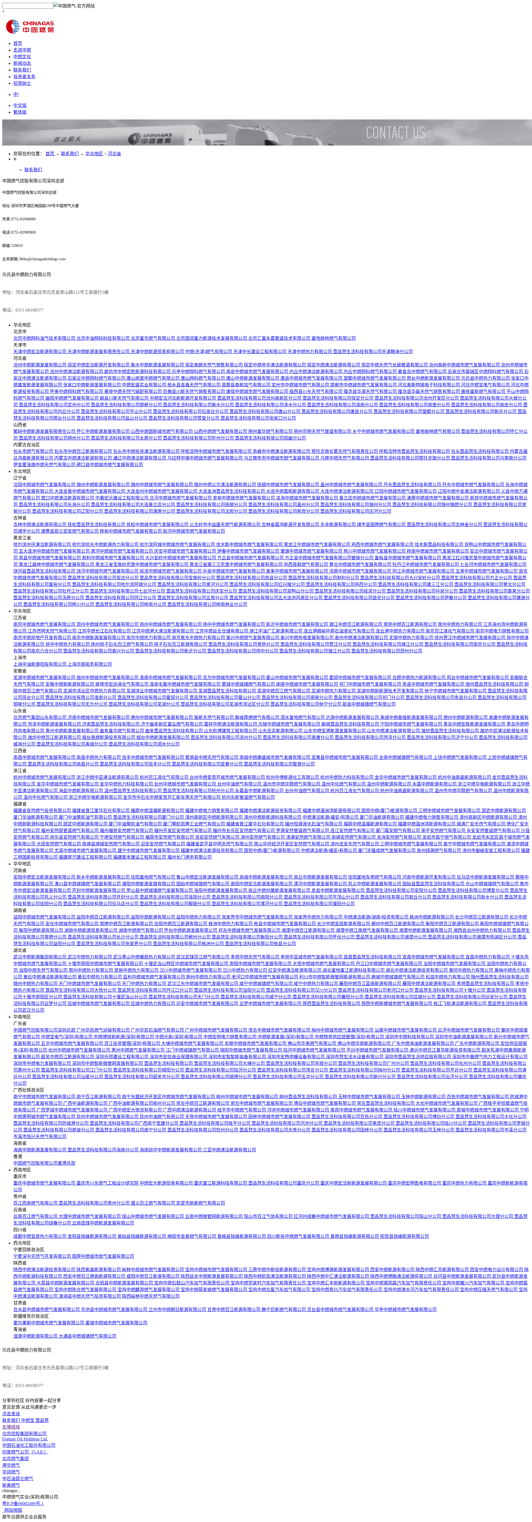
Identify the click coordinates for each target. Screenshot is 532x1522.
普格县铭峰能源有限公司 (242, 1236)
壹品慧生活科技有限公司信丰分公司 (136, 764)
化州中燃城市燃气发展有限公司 (79, 1050)
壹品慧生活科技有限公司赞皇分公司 (185, 418)
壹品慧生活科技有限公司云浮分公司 (433, 1076)
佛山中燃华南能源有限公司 (364, 1043)
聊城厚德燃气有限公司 (257, 717)
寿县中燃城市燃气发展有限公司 (434, 684)
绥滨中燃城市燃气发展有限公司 (171, 571)
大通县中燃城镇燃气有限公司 (87, 1336)
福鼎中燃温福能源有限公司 (158, 810)
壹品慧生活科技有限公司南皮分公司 (487, 404)
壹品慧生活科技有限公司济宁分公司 (443, 737)
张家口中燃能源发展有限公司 (92, 385)
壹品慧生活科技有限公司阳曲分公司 (270, 438)
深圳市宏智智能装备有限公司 (237, 1056)
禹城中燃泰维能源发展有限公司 (411, 717)
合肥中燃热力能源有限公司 (419, 677)
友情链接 (11, 1427)
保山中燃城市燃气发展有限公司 (153, 1216)
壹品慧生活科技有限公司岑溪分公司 (491, 1130)
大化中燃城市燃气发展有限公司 (447, 1103)
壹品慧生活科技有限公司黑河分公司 (193, 584)
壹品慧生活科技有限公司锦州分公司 (356, 504)
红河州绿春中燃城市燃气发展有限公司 (332, 1216)
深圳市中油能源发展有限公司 (464, 1036)
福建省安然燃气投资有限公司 (42, 810)
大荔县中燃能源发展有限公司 (66, 1283)
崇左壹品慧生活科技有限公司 (386, 1103)
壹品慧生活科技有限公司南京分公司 (460, 644)
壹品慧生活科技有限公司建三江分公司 (416, 584)
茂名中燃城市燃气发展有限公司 (279, 1030)
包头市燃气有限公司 (33, 451)
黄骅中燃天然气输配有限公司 (133, 391)
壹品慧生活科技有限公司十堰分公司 (451, 990)
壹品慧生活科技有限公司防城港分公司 (51, 1123)
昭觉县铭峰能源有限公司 (404, 1236)
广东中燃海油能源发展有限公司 (423, 1043)
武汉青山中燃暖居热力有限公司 (144, 957)
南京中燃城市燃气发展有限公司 (44, 624)
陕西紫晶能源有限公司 (99, 1269)
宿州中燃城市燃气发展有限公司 (108, 677)
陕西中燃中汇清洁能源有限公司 (338, 1276)
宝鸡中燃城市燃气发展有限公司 (216, 1269)
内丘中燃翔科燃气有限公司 (371, 371)
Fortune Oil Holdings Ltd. (25, 1439)
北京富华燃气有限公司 (153, 338)
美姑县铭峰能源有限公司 (142, 1236)
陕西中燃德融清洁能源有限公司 (401, 1276)
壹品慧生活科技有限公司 (169, 1063)
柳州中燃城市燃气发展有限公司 (247, 1096)
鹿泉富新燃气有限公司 (484, 391)
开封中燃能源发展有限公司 (99, 890)
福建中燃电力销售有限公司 (212, 810)
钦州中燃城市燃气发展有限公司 (108, 1116)
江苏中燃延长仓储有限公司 (222, 631)
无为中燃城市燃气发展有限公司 (234, 677)
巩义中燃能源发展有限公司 (375, 883)
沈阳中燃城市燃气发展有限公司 (44, 484)
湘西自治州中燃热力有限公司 (482, 930)
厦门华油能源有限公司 (36, 817)
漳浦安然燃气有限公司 (308, 837)
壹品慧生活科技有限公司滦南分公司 (343, 404)
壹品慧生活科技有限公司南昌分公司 (64, 764)
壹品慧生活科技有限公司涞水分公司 (271, 404)
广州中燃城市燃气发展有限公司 (216, 1030)
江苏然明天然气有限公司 (53, 631)
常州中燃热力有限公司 (460, 624)
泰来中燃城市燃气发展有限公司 (297, 571)
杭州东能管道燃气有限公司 (248, 797)
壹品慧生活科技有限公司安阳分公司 (402, 890)
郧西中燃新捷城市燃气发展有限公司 (397, 1003)
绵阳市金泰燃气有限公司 (192, 1236)
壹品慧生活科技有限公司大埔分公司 (230, 1063)
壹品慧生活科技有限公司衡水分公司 (199, 404)
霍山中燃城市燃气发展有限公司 (297, 677)
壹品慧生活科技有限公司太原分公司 (127, 438)
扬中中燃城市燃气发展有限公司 (234, 624)
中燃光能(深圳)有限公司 (179, 1036)
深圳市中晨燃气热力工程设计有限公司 (490, 1056)
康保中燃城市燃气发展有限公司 (257, 391)
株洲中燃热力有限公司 (231, 923)
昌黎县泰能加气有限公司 (247, 385)
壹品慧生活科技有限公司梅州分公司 (365, 1070)
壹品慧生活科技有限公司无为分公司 (73, 704)
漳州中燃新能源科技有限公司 (273, 817)
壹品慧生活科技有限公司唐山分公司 (265, 411)
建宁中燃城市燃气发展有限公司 (149, 850)
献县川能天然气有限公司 (125, 398)
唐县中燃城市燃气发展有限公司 (312, 378)
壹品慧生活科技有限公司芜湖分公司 (145, 704)
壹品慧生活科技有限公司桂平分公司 (216, 1123)
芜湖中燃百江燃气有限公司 (284, 691)
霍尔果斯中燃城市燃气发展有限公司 (49, 1322)
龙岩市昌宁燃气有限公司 (447, 837)
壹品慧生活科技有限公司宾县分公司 (252, 577)
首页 (17, 43)
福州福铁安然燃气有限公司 (127, 830)
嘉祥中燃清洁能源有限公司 (231, 724)
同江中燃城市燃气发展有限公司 (424, 571)
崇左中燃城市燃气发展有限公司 (262, 1103)
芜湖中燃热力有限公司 (334, 691)
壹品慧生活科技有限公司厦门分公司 (149, 817)
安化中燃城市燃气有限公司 (72, 923)
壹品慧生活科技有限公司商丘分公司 (396, 897)
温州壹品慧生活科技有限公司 (133, 790)
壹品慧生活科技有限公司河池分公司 (288, 1123)
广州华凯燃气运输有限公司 (103, 1030)
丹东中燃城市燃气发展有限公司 (473, 484)
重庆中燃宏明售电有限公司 (415, 1183)
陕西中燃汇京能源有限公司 (443, 1269)
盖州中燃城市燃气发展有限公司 (351, 484)
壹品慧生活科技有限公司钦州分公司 (203, 1130)
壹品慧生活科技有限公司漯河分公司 (248, 903)
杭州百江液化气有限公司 (165, 777)
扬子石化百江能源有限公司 (181, 644)
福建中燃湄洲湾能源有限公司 (332, 810)
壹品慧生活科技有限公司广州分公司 (374, 1063)
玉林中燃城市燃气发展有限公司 (369, 1096)
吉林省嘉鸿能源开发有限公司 (291, 524)
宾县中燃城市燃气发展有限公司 (50, 557)
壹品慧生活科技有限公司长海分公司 (55, 504)
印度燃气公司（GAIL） (25, 1452)
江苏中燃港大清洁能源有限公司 (163, 631)
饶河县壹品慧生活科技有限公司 (44, 571)
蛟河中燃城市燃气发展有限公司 (194, 531)
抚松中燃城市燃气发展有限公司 (158, 524)
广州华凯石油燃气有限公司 (158, 1030)
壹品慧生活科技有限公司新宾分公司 (284, 511)
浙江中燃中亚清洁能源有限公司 (108, 777)
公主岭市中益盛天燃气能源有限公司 (226, 524)
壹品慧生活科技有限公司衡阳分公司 (248, 937)
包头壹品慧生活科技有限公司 (480, 451)
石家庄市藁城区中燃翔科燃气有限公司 (486, 371)
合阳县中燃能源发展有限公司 (124, 1283)
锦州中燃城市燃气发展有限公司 (162, 484)
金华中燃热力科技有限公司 (127, 784)
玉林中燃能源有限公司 (424, 1096)
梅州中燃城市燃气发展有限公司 (343, 1030)
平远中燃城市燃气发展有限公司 (378, 1050)
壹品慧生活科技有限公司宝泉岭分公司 (178, 577)
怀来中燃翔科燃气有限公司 (77, 391)
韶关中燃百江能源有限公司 (68, 1056)
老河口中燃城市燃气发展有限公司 (265, 977)
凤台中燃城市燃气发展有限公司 (478, 677)
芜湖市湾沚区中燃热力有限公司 (94, 691)
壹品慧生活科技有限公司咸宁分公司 (257, 997)
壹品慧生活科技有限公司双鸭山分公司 (276, 591)
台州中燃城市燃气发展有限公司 (185, 784)
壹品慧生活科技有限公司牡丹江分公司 (51, 591)
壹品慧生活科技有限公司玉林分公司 (419, 1130)
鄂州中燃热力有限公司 (91, 970)
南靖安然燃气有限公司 (354, 837)
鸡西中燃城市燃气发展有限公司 (383, 544)
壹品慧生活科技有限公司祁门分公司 (370, 697)
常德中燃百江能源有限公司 (127, 923)
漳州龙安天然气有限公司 (355, 844)
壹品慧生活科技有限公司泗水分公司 (144, 744)
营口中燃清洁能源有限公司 (68, 498)
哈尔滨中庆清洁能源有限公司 (42, 544)
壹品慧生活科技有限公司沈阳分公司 (212, 511)
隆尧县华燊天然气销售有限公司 (429, 391)
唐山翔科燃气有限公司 (203, 378)
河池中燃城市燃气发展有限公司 (298, 1110)
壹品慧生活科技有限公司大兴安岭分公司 (400, 577)
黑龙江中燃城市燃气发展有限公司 (317, 544)
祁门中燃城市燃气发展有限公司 (370, 684)
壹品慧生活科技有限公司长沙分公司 (104, 937)
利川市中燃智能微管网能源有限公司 (335, 977)
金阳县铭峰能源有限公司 (92, 1236)
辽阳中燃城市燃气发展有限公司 (406, 491)
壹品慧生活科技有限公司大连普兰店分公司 (133, 504)
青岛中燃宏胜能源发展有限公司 (475, 724)
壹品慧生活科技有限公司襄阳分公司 (329, 997)
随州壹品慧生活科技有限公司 (500, 977)
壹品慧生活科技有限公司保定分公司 (339, 398)
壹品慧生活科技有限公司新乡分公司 (468, 897)
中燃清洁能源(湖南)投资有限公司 (377, 917)
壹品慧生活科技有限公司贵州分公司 (95, 1203)
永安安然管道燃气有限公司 (494, 830)
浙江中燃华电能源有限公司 (485, 784)
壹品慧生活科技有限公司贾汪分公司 (316, 644)
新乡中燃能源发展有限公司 (103, 877)
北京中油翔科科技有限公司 (103, 338)
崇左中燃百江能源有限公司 (203, 1103)
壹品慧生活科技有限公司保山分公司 (406, 1216)
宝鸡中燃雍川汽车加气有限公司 (473, 1283)
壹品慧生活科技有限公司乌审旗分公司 (488, 458)
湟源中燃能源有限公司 (36, 1336)
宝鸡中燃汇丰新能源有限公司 (336, 1283)
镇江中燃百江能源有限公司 (356, 624)
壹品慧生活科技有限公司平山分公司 (117, 411)
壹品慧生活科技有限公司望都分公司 (410, 411)
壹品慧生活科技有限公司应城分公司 (401, 997)
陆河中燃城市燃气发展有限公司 (314, 1050)
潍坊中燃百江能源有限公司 (55, 737)
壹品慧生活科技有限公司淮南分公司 (81, 697)
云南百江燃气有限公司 (36, 1216)
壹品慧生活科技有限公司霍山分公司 (226, 697)
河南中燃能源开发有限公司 (429, 877)
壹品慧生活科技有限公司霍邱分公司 (153, 697)
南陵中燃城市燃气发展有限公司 (307, 684)
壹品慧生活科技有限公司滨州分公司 (227, 737)
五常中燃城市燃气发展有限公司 (487, 571)
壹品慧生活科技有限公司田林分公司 (347, 1130)
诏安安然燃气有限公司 (163, 844)
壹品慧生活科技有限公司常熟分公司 (244, 644)
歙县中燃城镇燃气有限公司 (369, 704)
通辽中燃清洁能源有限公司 (140, 458)
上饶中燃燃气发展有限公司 (460, 757)
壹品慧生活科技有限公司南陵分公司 (298, 697)
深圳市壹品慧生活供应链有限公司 (418, 1056)
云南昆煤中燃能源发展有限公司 (103, 1223)
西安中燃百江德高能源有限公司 (94, 1276)
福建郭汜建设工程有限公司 (86, 857)
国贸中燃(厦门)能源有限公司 (389, 810)
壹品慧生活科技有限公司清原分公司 (140, 511)
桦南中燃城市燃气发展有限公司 (438, 551)
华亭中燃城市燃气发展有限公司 (406, 1309)
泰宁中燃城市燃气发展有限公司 (475, 844)
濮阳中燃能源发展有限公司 (149, 883)
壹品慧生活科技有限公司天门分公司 (185, 997)
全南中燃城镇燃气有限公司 (406, 757)
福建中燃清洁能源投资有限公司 (271, 810)
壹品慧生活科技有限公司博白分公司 (419, 1116)
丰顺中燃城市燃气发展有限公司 (256, 1043)
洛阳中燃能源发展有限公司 (221, 890)
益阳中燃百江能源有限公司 (103, 917)
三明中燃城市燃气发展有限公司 (450, 810)
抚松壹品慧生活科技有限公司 (97, 524)
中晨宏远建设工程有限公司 (122, 498)
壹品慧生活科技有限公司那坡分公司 (59, 1130)
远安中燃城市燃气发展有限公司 (207, 1003)
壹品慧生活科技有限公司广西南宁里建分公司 (135, 1123)
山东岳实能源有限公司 (281, 730)
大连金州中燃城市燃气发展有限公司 (162, 491)
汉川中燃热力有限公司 (245, 970)
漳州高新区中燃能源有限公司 (214, 817)
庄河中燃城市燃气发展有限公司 (181, 498)
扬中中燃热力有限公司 (68, 644)
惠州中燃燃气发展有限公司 (138, 1050)
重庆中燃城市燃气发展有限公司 (44, 1183)
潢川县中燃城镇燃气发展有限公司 (88, 883)
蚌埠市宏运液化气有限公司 (122, 684)
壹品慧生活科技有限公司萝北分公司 (489, 584)
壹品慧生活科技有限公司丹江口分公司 (155, 990)
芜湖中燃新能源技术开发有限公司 (390, 691)
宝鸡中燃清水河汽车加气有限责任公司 (421, 1289)
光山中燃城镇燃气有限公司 (493, 883)
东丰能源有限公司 (338, 524)
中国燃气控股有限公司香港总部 (44, 1163)
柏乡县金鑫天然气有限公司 (194, 385)
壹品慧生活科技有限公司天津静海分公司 (373, 351)
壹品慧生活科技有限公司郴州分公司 (176, 937)
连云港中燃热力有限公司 (401, 631)
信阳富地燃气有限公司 (153, 877)
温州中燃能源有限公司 (389, 784)
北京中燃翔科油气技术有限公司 (44, 338)
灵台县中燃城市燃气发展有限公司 (341, 1309)
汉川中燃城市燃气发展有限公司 (191, 970)
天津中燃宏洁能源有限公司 (40, 351)
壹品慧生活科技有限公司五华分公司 (289, 1076)
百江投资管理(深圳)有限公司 (132, 1043)
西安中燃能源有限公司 (393, 1269)
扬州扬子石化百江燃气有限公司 (122, 644)
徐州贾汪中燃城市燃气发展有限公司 (470, 637)
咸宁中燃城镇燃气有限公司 (266, 983)
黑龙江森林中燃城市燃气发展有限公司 (57, 564)
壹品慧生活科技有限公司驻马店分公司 (101, 903)
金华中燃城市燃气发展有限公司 (406, 777)
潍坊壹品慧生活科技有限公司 (450, 730)
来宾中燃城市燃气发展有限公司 (361, 1110)
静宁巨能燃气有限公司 (284, 1309)
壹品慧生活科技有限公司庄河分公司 (355, 511)
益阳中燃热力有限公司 (199, 917)
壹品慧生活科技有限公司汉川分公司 (302, 990)
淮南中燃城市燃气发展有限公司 (171, 677)
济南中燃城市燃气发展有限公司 (99, 717)
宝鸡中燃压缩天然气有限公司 (489, 1289)
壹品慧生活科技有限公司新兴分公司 (361, 1076)
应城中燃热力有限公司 (153, 1003)
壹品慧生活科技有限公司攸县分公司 (260, 943)
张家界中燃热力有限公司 (319, 917)
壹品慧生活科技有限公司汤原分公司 (49, 597)
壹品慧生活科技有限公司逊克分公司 (360, 597)
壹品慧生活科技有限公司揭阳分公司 (149, 1070)
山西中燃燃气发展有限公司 (221, 431)
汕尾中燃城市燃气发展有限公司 (406, 1030)
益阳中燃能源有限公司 (153, 917)
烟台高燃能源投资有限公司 (109, 737)
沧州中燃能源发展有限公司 (40, 365)
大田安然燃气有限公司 (59, 844)
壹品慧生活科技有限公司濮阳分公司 (319, 903)
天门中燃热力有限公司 (144, 983)
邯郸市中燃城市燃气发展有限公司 (364, 385)
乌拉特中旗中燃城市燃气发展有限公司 (205, 458)
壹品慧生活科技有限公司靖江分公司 (388, 644)
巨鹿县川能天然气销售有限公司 (194, 391)
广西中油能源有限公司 (86, 1103)
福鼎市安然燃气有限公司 (170, 837)
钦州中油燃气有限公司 (162, 1116)
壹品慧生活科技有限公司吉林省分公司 (445, 524)
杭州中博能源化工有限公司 (293, 777)
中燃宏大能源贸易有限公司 (167, 1183)
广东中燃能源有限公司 (477, 1043)
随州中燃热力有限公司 (36, 983)
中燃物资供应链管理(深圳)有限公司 (350, 1036)
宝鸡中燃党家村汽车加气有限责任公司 (269, 1283)
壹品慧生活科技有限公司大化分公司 (491, 1116)
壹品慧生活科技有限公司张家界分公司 (114, 943)
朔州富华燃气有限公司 (271, 431)
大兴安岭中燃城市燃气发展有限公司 (181, 557)
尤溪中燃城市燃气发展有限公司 (85, 850)
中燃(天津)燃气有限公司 (209, 351)
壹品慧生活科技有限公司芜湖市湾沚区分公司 (225, 704)
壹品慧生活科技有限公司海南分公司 (104, 1150)
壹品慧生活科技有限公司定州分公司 (55, 404)
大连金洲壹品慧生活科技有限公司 (232, 491)
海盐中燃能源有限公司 (81, 790)
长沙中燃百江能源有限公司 (482, 917)
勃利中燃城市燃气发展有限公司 (113, 557)
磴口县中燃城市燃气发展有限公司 (109, 464)
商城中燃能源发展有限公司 (266, 877)
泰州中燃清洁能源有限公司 (362, 637)
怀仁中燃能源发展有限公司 (103, 431)
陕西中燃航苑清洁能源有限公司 (275, 1276)
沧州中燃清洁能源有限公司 (77, 371)
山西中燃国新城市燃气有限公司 (162, 431)
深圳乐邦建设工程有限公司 (122, 1056)
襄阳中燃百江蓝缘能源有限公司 (370, 983)
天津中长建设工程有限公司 (260, 351)
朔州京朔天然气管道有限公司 (323, 431)
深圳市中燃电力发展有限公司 (42, 1063)
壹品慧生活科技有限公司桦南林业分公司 (207, 604)
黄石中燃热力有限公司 (100, 977)
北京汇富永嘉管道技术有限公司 (279, 338)
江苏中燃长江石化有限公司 (105, 631)
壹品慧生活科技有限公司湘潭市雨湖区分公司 (473, 937)
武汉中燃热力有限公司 (90, 957)
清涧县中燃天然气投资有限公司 (90, 1296)
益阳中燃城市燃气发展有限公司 (44, 917)
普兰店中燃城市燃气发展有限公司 (373, 498)
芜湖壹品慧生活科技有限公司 (227, 691)
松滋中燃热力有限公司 (448, 977)
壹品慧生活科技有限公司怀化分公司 (320, 937)
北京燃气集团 (15, 1458)
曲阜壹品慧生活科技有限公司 (174, 730)
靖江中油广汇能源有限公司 (276, 631)
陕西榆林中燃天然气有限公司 (151, 1296)
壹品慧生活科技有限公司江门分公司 (77, 1070)
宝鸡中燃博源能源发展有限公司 (338, 1269)
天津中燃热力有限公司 (310, 351)
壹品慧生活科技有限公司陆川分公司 (432, 1123)
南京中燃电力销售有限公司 (502, 631)
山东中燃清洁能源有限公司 (394, 730)
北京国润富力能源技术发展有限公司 (212, 338)
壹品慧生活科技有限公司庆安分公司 (202, 591)
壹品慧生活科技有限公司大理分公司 (478, 1216)
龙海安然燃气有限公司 (399, 837)
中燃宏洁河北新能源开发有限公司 (183, 398)
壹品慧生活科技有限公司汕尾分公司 (68, 1076)
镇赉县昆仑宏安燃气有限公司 (70, 531)
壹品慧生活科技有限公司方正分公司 (477, 577)
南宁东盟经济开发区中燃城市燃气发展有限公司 (169, 1096)
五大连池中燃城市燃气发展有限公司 (55, 551)
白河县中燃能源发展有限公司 (462, 1276)
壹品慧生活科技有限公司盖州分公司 (284, 504)
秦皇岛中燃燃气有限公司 (423, 371)
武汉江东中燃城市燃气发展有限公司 (203, 983)
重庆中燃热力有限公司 (465, 1183)
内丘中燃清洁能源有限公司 (316, 371)
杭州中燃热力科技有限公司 (347, 777)
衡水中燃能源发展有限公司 (158, 365)
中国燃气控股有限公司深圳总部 (44, 1030)
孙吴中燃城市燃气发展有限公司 (234, 571)
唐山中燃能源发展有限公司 (253, 378)
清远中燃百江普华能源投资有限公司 (446, 1050)
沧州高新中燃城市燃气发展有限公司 (465, 365)
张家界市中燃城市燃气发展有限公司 (258, 917)
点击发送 (11, 1413)
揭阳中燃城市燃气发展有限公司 (251, 1050)
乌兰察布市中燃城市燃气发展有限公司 (282, 458)
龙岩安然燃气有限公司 (218, 837)
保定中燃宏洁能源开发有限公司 (99, 365)
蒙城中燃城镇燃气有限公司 (249, 684)
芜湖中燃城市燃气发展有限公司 (44, 677)
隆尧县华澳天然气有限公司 (371, 391)
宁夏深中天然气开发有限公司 (42, 1256)
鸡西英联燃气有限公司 (306, 564)
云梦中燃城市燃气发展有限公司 (271, 1003)
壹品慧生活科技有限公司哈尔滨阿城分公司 (114, 584)
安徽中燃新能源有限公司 (70, 684)
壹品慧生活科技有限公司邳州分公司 (386, 651)
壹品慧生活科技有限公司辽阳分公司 (68, 511)
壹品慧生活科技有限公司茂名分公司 (293, 1070)
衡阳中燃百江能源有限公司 (453, 923)
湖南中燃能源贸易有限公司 (91, 930)
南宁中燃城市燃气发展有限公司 (44, 1096)
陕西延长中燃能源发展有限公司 (212, 1276)
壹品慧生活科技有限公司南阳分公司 (248, 897)
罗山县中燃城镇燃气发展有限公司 (160, 890)
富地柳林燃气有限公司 (333, 338)
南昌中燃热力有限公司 (99, 757)
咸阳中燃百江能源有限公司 (153, 1276)
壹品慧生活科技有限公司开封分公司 (104, 897)
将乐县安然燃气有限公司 (75, 837)
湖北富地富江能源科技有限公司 (354, 970)
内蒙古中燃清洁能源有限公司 (83, 458)
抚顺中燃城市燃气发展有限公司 (288, 484)
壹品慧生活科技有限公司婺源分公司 (279, 764)
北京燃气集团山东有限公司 (40, 717)
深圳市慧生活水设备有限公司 (355, 1056)
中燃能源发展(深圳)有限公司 (286, 1036)
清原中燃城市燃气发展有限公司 (438, 498)
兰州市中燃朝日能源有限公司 (178, 1309)
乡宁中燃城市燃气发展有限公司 (384, 431)
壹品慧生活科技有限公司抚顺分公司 (212, 504)
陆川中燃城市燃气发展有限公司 (425, 1110)
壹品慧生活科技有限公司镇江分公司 (315, 651)
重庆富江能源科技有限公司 (221, 1183)
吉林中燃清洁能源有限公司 (40, 524)
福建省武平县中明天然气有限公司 (220, 844)
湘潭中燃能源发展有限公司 (426, 930)
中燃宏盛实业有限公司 (144, 385)
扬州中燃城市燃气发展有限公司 (171, 624)
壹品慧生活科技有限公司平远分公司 (437, 1070)
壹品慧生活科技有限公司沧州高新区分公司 (260, 398)
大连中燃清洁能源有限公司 (347, 491)
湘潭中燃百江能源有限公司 (309, 930)
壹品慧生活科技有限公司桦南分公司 (131, 604)
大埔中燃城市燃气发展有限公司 (192, 1043)
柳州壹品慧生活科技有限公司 (308, 1096)
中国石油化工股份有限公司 (28, 1445)
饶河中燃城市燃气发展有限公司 (108, 571)
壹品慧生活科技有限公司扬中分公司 (243, 651)
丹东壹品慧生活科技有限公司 (412, 484)
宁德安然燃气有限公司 (122, 837)
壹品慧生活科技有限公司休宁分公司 (306, 704)
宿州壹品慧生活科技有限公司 (495, 684)
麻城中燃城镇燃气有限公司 (398, 977)
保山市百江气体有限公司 (269, 1216)
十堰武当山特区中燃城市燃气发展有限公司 (186, 963)
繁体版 (20, 112)
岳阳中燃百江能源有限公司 (181, 923)
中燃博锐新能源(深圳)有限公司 (124, 1036)
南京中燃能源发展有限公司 (99, 637)
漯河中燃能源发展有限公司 (321, 883)
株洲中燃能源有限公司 (432, 917)
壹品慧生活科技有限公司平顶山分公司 (322, 897)
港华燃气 (11, 1465)
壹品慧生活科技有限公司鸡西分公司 (342, 584)
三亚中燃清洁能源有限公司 (229, 1150)
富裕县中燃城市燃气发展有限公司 (408, 557)
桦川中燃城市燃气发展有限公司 (375, 551)
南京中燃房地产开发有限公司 (42, 637)
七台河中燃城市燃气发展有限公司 (493, 564)
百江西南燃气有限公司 (36, 1203)
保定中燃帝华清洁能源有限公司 (275, 365)
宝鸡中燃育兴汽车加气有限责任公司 (347, 1289)
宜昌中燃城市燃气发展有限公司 (434, 957)
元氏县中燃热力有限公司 (486, 378)
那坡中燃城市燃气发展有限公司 (488, 1110)
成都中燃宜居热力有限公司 (40, 1236)
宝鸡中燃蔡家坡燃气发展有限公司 (214, 1289)
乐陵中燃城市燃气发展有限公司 (289, 724)
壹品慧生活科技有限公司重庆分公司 (284, 1183)
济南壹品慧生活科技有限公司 (111, 724)
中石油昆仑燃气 (17, 1478)
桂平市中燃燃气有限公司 (242, 1110)
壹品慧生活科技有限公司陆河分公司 (221, 1070)
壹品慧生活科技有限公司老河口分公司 (376, 990)
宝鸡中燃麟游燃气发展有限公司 (149, 1289)
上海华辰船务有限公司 (90, 664)
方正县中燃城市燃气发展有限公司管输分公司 (330, 557)
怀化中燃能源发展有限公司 (191, 930)
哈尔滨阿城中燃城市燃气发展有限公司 (178, 544)
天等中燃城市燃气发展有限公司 (216, 1116)
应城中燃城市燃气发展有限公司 (99, 1003)
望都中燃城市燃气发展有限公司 (375, 378)
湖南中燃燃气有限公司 (141, 930)
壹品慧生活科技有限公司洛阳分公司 (176, 897)
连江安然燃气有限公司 (353, 830)
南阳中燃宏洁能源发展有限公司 (262, 883)
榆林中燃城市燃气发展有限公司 (153, 1269)
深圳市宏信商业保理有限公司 (179, 1056)
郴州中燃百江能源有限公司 (398, 923)
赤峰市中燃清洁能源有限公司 (282, 451)
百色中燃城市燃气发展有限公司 (478, 1096)
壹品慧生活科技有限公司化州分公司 (446, 1063)
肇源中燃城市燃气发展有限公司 (312, 551)
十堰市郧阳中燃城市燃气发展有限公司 (106, 963)
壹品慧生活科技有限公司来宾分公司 (360, 1123)
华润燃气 (11, 1472)
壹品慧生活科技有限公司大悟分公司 (81, 990)
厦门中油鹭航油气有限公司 (86, 817)
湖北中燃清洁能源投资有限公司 (417, 970)
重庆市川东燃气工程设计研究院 (108, 1183)
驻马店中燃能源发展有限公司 (486, 877)
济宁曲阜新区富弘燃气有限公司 (172, 724)
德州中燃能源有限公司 (466, 717)
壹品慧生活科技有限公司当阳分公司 (230, 990)
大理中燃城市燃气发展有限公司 (90, 1216)
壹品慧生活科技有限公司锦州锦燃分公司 (432, 504)
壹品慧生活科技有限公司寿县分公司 (442, 697)
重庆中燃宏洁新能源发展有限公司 (354, 1183)
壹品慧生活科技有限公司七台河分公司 (128, 591)
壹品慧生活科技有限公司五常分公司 (193, 597)
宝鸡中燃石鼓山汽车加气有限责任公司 (192, 1283)
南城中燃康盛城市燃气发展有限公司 (275, 757)
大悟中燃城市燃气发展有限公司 (324, 963)
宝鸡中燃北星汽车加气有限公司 (279, 1289)
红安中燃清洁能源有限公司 (295, 970)
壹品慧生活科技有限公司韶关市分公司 (142, 1076)
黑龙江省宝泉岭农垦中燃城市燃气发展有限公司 (142, 564)
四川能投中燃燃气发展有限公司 (298, 1236)
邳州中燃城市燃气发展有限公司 (108, 624)
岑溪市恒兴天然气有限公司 (39, 1136)
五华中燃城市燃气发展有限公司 (72, 1043)
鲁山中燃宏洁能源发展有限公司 (207, 877)
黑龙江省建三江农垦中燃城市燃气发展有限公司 (237, 564)
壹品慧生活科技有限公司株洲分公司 (189, 943)
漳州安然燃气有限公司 (263, 837)
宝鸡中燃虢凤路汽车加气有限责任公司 (404, 1283)
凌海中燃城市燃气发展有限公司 (307, 498)
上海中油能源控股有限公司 (40, 664)
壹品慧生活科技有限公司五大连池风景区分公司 (276, 597)
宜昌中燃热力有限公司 (488, 957)
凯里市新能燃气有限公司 (200, 1203)
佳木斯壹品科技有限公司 (439, 544)
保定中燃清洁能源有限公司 (334, 365)
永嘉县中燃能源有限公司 (260, 790)
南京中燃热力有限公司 (149, 637)
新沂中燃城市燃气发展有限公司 (297, 624)
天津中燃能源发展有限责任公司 (99, 351)
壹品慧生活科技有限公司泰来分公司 (494, 591)
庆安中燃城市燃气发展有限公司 (185, 551)
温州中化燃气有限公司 (344, 784)
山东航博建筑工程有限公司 (231, 730)
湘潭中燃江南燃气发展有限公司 (367, 930)
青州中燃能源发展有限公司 (72, 730)
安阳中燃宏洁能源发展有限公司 (44, 877)
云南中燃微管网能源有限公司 (214, 1216)
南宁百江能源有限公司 (99, 1096)
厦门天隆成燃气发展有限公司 (387, 850)
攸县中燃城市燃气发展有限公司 (285, 923)
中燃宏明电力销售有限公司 (230, 1036)
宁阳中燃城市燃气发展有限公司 (411, 724)
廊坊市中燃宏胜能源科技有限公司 (138, 371)
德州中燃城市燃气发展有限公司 (162, 717)
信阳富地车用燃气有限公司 (375, 877)
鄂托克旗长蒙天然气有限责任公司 (345, 451)
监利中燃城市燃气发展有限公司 (154, 977)
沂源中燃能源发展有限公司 (353, 717)
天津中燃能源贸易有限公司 (158, 351)
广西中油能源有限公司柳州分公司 (142, 1103)
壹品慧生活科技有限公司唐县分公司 (337, 411)
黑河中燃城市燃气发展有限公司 (122, 551)
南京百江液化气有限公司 (450, 631)
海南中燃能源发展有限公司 (40, 1150)
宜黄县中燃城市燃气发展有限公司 (345, 757)
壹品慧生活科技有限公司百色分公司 (347, 1116)
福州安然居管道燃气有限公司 (70, 830)
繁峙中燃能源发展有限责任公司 (44, 431)
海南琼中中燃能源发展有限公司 (171, 1150)
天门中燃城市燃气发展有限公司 (90, 983)
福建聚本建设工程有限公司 (140, 857)
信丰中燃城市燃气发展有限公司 (153, 757)
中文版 (20, 105)
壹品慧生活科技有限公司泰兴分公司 (99, 651)
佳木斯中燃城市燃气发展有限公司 (250, 544)
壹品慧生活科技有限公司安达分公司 (104, 577)
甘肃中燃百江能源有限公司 (234, 1309)
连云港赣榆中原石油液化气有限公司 (340, 631)
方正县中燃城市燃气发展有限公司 (251, 557)
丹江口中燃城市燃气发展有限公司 (389, 963)
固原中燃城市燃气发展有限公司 (103, 1256)
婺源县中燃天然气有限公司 (212, 757)
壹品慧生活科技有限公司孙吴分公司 (423, 591)
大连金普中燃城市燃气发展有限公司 (90, 491)
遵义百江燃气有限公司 (153, 1203)
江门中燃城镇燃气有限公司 (193, 1050)
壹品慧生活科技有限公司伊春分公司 (432, 597)
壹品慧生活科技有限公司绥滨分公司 (351, 591)
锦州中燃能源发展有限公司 (103, 484)
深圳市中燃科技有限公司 (410, 1036)
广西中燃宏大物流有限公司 (136, 1110)
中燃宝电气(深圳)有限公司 (67, 1036)
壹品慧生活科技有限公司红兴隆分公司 (267, 584)
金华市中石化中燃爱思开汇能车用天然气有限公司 (172, 797)
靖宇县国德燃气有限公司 (382, 524)
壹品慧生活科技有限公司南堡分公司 (415, 404)
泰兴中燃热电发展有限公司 (307, 637)
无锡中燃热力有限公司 (411, 637)
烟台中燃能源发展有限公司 (163, 737)
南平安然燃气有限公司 (444, 830)
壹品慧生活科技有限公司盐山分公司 (112, 418)
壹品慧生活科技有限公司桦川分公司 (59, 604)
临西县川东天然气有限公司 (316, 391)
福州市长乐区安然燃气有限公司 (244, 830)
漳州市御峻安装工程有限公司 (491, 850)
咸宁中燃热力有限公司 (316, 983)
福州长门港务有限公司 (189, 857)
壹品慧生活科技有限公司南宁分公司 (131, 1130)
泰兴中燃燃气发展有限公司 (253, 637)
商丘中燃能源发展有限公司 (321, 877)
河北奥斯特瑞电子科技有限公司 (429, 385)
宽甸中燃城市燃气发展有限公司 (244, 498)
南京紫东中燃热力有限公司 (199, 637)
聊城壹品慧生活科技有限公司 (350, 724)
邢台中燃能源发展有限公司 (434, 378)
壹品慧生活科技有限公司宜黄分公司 (208, 764)
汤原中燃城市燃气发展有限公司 (360, 571)
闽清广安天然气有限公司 (482, 824)
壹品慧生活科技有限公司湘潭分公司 (392, 937)
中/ (16, 94)
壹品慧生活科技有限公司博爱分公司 (474, 890)
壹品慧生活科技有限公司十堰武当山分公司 (106, 997)
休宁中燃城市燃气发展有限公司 (456, 691)
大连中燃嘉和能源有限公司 (293, 491)
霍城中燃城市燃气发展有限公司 (116, 1322)
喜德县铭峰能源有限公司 (355, 1236)
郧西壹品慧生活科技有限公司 (332, 1003)
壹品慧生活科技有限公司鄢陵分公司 (176, 903)
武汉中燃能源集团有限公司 (40, 957)
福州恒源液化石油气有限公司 (314, 824)
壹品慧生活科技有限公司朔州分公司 (55, 438)
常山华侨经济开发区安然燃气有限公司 (292, 844)
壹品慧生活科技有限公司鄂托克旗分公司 (410, 458)
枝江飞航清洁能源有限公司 (460, 1003)
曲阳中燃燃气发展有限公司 (72, 398)
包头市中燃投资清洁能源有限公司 (147, 451)
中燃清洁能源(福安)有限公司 (331, 817)
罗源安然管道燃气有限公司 (303, 830)
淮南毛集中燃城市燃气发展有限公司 (186, 684)
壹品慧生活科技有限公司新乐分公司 (482, 411)
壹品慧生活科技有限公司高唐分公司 (299, 737)
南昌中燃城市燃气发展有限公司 (44, 757)
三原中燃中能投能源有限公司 (277, 1269)
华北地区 (94, 153)
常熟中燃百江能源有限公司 (410, 624)
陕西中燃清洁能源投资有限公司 (44, 1269)
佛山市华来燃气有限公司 (312, 1043)
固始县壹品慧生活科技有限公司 (434, 883)
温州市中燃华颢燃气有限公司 (292, 784)
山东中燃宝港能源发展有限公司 (335, 730)
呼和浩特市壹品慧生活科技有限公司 (415, 451)
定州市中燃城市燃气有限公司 (301, 385)
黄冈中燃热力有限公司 (471, 970)
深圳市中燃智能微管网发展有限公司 (108, 1063)
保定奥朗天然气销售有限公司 (214, 365)
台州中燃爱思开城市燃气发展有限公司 (228, 777)
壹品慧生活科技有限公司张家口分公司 (258, 418)
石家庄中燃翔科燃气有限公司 (97, 378)
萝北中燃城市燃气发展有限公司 (360, 564)
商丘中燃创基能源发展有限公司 (279, 890)
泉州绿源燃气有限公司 (439, 850)
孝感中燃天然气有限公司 (255, 957)
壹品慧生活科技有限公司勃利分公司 (324, 577)
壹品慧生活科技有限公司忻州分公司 (199, 438)
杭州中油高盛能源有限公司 (465, 777)
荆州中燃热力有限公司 (209, 977)
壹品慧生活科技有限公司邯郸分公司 (127, 404)
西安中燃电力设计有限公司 (497, 1269)
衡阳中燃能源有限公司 (41, 930)
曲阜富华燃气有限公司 (122, 730)
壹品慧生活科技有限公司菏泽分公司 (371, 737)
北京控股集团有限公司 (24, 1433)
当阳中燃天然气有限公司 (44, 970)
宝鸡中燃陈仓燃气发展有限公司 (85, 1289)
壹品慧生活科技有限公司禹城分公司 (73, 744)
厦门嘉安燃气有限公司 (398, 830)
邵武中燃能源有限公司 (504, 810)
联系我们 (70, 153)
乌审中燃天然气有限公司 (345, 458)
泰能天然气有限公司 (214, 717)
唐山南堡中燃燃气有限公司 (153, 378)
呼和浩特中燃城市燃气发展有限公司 (217, 451)
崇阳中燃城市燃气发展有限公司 (261, 963)
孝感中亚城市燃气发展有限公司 (312, 957)
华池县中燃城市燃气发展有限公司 (115, 1309)
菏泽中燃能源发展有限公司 (55, 724)
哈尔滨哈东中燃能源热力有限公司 (106, 544)
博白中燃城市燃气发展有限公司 (325, 1103)
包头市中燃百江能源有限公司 (83, 451)
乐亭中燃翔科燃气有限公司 (199, 371)
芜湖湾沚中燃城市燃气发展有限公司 (162, 691)
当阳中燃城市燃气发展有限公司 (455, 963)
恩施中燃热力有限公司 (137, 970)
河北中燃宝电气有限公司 (486, 385)
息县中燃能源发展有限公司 (338, 890)
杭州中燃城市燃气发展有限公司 (44, 777)
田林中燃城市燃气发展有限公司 (279, 1116)
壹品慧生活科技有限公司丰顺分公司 (302, 1063)
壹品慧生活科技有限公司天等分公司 (275, 1130)
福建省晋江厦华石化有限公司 (101, 810)
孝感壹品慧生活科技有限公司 (486, 983)
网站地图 (12, 1510)
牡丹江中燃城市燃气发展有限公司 (426, 564)
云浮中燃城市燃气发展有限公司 (469, 1030)
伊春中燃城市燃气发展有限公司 (248, 551)
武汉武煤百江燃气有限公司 (203, 957)
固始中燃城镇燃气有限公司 (203, 883)
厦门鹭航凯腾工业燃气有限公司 (194, 824)
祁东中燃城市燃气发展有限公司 (250, 930)
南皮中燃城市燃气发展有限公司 (257, 371)
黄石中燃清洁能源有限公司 (50, 977)
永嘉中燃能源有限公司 (435, 784)
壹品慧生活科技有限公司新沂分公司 (171, 651)
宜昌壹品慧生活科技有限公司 (373, 957)
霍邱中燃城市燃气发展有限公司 (360, 677)
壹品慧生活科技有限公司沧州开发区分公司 (417, 398)
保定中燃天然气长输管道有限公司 (395, 365)
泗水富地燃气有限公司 (303, 717)
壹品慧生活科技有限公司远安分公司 (473, 997)
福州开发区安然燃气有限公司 (183, 830)
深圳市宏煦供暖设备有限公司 (296, 1056)
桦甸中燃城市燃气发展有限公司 (131, 531)
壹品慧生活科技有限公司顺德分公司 (217, 1076)
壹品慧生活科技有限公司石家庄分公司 (191, 411)
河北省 (114, 153)
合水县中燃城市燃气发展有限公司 (47, 1309)
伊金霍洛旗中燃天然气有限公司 (44, 464)
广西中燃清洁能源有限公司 (190, 1110)
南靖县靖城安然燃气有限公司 (111, 844)
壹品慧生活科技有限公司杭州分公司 (199, 790)
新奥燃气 (11, 1485)
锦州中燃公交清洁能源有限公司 (225, 484)
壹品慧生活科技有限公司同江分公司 (121, 597)
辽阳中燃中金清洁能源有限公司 (469, 491)
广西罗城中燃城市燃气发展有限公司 (73, 1110)
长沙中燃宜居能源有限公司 (344, 923)
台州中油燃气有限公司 (240, 784)
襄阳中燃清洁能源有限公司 (429, 983)
